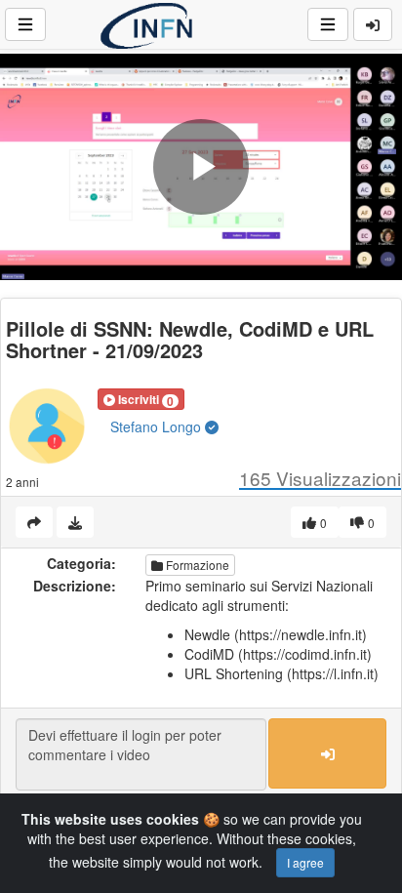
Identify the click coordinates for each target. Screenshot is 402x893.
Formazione (196, 564)
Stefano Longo (157, 426)
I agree (305, 862)
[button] (141, 399)
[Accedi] (372, 24)
